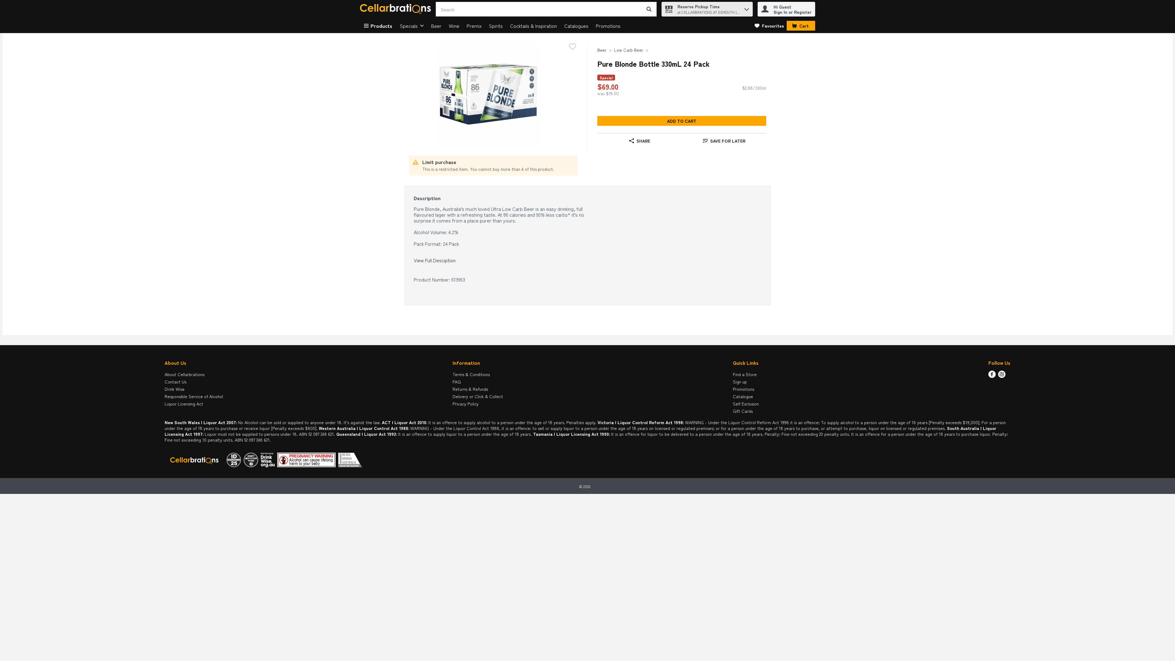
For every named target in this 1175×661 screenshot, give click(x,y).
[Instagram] (1001, 375)
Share (643, 141)
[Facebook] (992, 375)
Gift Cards (743, 411)
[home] (396, 9)
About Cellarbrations (184, 374)
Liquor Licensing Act (184, 404)
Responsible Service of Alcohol (194, 396)
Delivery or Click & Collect (478, 396)
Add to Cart (681, 121)
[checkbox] (572, 47)
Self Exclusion (746, 404)
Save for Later (727, 141)
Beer (436, 25)
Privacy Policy (466, 404)
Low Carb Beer (628, 50)
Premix (474, 25)
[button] (746, 8)
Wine (454, 25)
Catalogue (743, 396)
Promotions (608, 25)
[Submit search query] (649, 9)
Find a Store (745, 374)
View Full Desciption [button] (435, 260)
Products (381, 25)
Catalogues (576, 25)
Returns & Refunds (470, 389)
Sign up (740, 382)
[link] (769, 26)
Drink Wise (175, 389)
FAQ (457, 382)
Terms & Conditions (471, 374)
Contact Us (175, 382)
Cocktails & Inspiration (533, 25)
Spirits (496, 25)
